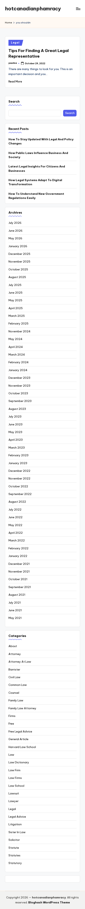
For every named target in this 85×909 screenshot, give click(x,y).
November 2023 (19, 385)
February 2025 (18, 323)
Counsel (13, 693)
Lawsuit (13, 793)
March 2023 (16, 447)
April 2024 (15, 347)
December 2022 (19, 471)
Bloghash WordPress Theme (49, 902)
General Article (18, 739)
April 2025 (15, 308)
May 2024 (15, 339)
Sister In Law (17, 832)
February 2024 (18, 362)
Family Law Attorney (22, 708)
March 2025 (16, 316)
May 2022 (15, 525)
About (12, 646)
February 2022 (18, 548)
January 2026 (17, 246)
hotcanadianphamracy (33, 8)
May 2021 (15, 618)
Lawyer (13, 801)
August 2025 (17, 277)
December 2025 (19, 254)
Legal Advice (17, 816)
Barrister (14, 669)
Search (14, 101)
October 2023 (18, 393)
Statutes (14, 855)
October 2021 (17, 579)
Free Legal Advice (20, 731)
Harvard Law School (22, 747)
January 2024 (17, 370)
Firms (11, 716)
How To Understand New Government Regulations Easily (36, 196)
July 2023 (14, 416)
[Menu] (78, 8)
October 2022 (18, 486)
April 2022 (15, 533)
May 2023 (15, 432)
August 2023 (17, 409)
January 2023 (17, 463)
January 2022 (17, 556)
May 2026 (15, 238)
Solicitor (14, 840)
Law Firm (14, 770)
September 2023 (20, 401)
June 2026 (15, 230)
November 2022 (19, 478)
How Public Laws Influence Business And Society (38, 155)
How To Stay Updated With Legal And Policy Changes (40, 141)
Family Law (15, 700)
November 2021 (19, 571)
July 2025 (14, 285)
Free (11, 723)
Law (11, 754)
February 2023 (18, 455)
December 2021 (19, 564)
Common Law (17, 685)
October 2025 (18, 269)
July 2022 (14, 509)
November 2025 (19, 261)
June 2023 (15, 424)
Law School (16, 786)
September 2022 (20, 494)
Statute (13, 848)
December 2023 (19, 378)
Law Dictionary (18, 762)
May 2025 (15, 300)
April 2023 (15, 440)
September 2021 (19, 587)
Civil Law (14, 677)
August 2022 (17, 502)
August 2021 (16, 595)
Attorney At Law (19, 661)
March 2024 (16, 354)
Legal (15, 42)
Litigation (15, 824)
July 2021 (14, 602)
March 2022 (16, 540)
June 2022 (15, 517)
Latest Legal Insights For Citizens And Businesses (36, 168)
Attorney (14, 654)
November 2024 (19, 331)
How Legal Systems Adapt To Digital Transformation (35, 182)
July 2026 (14, 223)
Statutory (15, 863)
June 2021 (15, 610)
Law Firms (15, 778)
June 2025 (15, 292)
